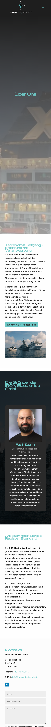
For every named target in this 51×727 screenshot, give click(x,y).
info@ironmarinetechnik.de (25, 677)
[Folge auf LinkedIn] (7, 684)
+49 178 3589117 (21, 671)
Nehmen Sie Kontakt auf (21, 324)
